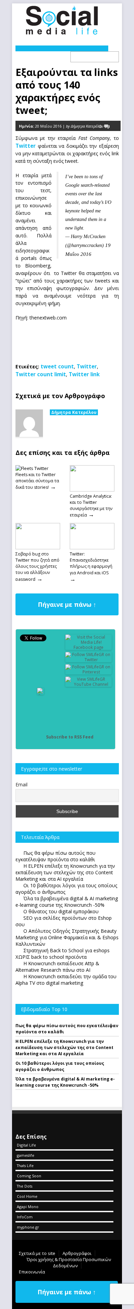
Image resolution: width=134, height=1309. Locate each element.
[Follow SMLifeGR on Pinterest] (89, 672)
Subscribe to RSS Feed (69, 736)
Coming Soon (29, 1175)
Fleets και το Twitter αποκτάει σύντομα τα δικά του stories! (37, 481)
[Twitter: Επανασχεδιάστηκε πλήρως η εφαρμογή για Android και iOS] (92, 548)
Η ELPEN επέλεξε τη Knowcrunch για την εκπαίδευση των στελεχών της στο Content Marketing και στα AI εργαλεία (64, 1047)
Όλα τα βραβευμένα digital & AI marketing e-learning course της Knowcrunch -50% (65, 1082)
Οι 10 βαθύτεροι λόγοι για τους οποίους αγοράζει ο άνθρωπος (59, 1066)
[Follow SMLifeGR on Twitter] (89, 659)
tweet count (57, 366)
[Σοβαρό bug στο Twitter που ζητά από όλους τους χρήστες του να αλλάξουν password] (37, 548)
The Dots (24, 1186)
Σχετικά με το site (37, 1253)
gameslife (25, 1155)
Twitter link (84, 374)
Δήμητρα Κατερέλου (74, 412)
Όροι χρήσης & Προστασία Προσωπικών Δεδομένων (69, 1262)
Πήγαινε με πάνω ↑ (67, 604)
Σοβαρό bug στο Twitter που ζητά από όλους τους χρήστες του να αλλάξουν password (37, 566)
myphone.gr (28, 1227)
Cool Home (27, 1196)
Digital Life (26, 1145)
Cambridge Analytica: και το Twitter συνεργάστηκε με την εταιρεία (91, 505)
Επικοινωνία (32, 1272)
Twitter (25, 145)
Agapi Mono (27, 1206)
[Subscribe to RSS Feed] (40, 736)
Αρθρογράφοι (77, 1253)
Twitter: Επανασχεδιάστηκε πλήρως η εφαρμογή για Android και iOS (91, 563)
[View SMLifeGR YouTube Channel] (89, 684)
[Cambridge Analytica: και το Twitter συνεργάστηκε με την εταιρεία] (92, 490)
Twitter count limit (40, 374)
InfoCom (25, 1216)
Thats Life (25, 1165)
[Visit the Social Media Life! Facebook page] (89, 647)
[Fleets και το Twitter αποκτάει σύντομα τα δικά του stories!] (31, 468)
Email (21, 784)
